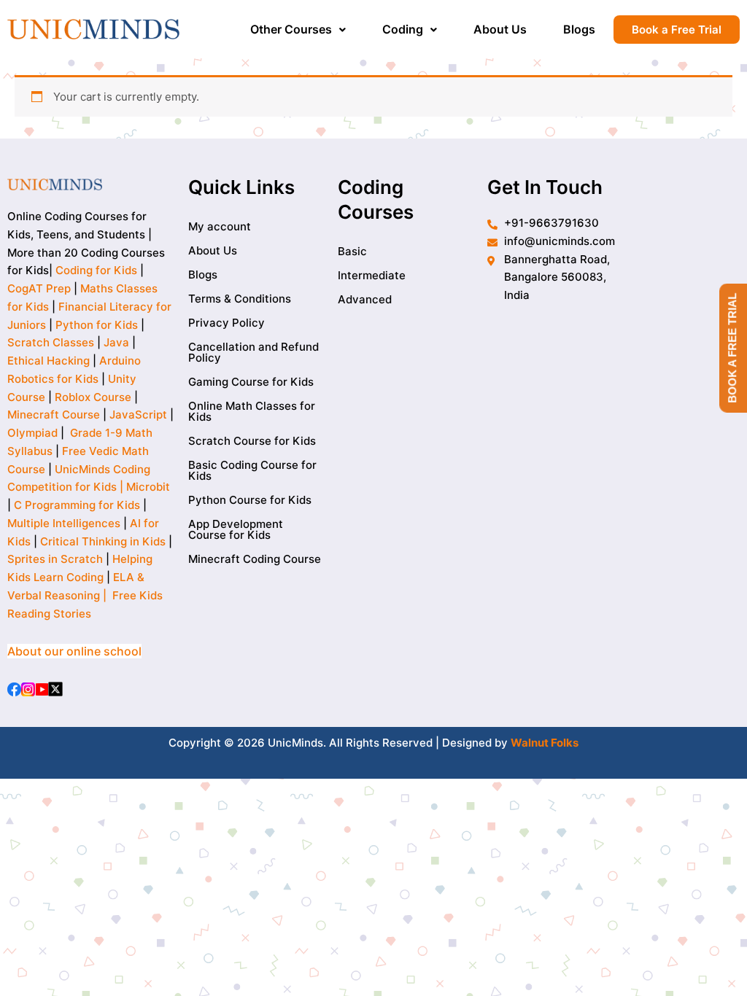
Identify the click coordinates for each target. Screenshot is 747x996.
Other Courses (291, 29)
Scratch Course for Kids (252, 441)
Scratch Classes (50, 342)
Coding (402, 29)
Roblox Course (93, 397)
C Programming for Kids (77, 505)
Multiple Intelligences (63, 523)
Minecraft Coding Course (254, 559)
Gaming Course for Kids (251, 382)
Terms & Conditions (239, 299)
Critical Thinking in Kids (103, 541)
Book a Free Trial (676, 29)
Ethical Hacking (48, 360)
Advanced (365, 299)
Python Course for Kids (249, 500)
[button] (298, 29)
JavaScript (138, 414)
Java (116, 342)
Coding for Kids (96, 270)
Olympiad (32, 433)
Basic (352, 251)
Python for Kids (96, 325)
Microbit (148, 487)
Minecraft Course (53, 414)
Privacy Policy (226, 323)
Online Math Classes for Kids (251, 411)
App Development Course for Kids (235, 529)
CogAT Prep (40, 288)
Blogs (579, 29)
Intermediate (372, 275)
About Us (500, 29)
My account (219, 226)
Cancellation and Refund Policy (253, 352)
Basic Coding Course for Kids (252, 470)
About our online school (74, 651)
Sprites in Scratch (55, 559)
